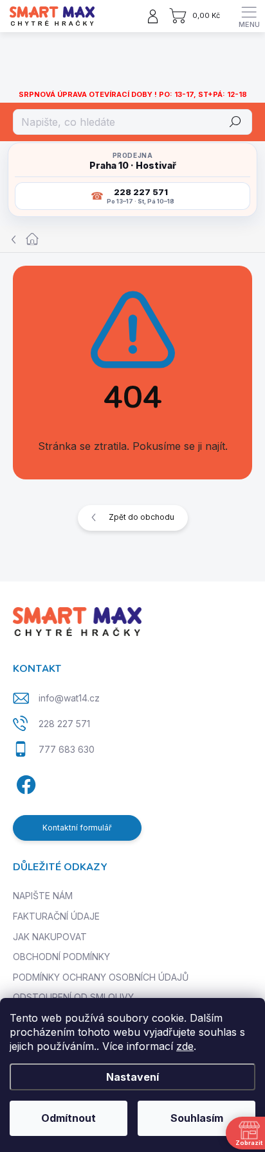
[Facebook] (24, 782)
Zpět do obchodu (141, 517)
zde (185, 1046)
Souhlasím (196, 1118)
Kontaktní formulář (77, 827)
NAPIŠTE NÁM (43, 895)
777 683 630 (67, 749)
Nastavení (132, 1076)
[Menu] (249, 16)
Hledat (235, 121)
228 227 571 (64, 723)
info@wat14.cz (69, 697)
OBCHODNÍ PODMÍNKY (61, 956)
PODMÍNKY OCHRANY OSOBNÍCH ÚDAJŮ (100, 977)
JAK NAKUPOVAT (50, 936)
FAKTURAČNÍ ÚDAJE (56, 916)
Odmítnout (68, 1118)
